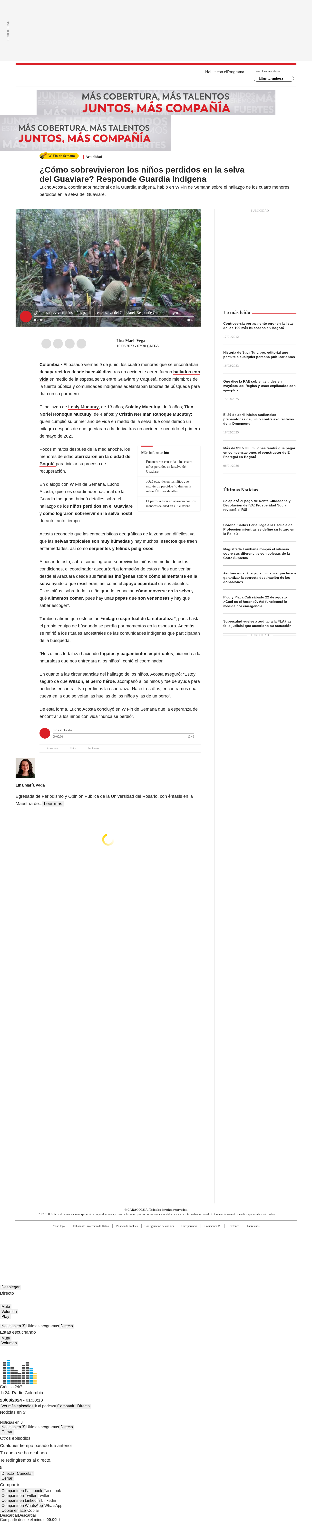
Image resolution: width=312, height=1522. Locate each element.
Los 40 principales (120, 1238)
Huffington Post (106, 1245)
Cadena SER (193, 1238)
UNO (132, 1245)
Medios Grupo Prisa (56, 1254)
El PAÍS (98, 1238)
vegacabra (148, 340)
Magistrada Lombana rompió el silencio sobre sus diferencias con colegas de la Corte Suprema (256, 553)
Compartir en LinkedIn (20, 1500)
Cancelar (25, 1473)
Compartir (65, 1406)
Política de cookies (127, 1226)
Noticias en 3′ (13, 1326)
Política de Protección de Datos (91, 1226)
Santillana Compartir (169, 1238)
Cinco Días (165, 1245)
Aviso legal (58, 1226)
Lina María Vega (131, 341)
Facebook (46, 343)
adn (226, 1238)
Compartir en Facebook (21, 1491)
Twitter (58, 343)
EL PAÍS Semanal (201, 1245)
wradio (146, 1245)
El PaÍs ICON (165, 1252)
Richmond (96, 1252)
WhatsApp (81, 343)
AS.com (210, 1238)
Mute (5, 1306)
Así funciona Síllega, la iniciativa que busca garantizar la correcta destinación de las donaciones (259, 577)
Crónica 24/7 (11, 1387)
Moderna (121, 1252)
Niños (73, 748)
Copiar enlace (13, 1510)
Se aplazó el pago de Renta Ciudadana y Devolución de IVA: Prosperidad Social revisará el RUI (257, 505)
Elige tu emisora (271, 78)
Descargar (9, 1515)
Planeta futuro (222, 1245)
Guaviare (52, 748)
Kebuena (242, 1245)
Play (5, 1316)
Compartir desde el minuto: (28, 1520)
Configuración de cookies (159, 1226)
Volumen (9, 1312)
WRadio (156, 75)
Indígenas (93, 748)
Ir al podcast (45, 1406)
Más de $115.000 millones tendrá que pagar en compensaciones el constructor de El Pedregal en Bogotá (259, 452)
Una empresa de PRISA (57, 1243)
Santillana (143, 1238)
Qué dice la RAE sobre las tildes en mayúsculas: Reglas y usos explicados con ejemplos (259, 385)
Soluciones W (213, 1226)
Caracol (244, 1238)
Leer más (53, 803)
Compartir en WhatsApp (22, 1506)
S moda (186, 1252)
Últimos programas (42, 1326)
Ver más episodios (17, 1406)
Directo (66, 1326)
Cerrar (6, 1432)
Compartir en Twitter (18, 1496)
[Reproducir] (26, 316)
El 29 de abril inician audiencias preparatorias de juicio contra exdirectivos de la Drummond (258, 419)
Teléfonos (233, 1226)
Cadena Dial (183, 1245)
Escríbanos (253, 1226)
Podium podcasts (144, 1252)
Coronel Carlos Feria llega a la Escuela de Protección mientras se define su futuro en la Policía (258, 529)
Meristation (231, 1252)
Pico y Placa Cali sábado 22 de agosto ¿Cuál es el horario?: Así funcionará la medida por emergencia (255, 601)
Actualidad (94, 157)
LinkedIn (70, 343)
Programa (235, 72)
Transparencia (189, 1226)
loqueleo (207, 1252)
